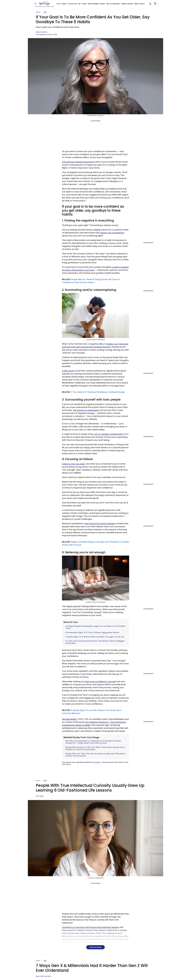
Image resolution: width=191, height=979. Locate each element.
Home (38, 12)
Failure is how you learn (73, 463)
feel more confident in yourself (100, 681)
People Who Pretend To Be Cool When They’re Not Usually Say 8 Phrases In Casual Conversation (95, 748)
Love (58, 4)
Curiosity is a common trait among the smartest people (90, 927)
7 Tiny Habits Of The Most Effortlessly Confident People (98, 392)
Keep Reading (95, 947)
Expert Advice (139, 4)
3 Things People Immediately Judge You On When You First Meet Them (95, 627)
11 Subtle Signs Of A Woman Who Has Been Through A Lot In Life (94, 637)
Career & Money (127, 4)
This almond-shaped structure (77, 161)
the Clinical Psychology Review (100, 523)
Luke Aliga (40, 796)
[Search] (149, 3)
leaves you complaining (112, 232)
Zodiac (64, 4)
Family (84, 4)
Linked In (97, 762)
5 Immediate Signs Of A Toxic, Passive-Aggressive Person (92, 632)
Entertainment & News (96, 4)
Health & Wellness (113, 4)
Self (79, 4)
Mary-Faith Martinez (43, 976)
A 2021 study (68, 370)
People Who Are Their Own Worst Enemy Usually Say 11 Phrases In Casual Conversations (95, 755)
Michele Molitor (42, 32)
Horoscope (72, 4)
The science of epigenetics (86, 410)
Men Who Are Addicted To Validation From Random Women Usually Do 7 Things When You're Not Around (93, 742)
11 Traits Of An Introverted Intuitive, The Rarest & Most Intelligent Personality (95, 642)
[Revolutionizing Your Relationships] (44, 4)
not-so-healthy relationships (108, 434)
